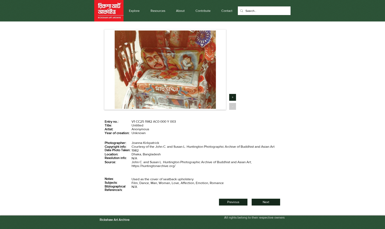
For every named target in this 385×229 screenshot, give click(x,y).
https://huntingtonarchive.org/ (153, 166)
